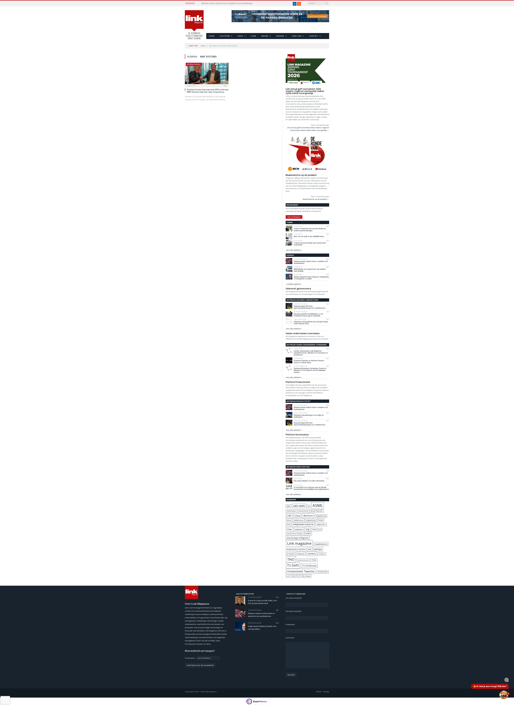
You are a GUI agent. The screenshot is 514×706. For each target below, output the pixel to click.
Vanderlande (322, 572)
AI (308, 506)
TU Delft (293, 565)
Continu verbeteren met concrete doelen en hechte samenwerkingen (310, 229)
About (318, 691)
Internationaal (194, 64)
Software (322, 554)
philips (318, 549)
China (297, 515)
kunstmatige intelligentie (298, 537)
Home (211, 36)
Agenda (280, 36)
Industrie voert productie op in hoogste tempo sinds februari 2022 (311, 323)
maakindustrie (321, 544)
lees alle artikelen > (294, 250)
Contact (313, 36)
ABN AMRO (299, 506)
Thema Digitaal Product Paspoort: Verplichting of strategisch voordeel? (311, 278)
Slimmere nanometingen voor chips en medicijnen (309, 416)
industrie (299, 529)
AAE (288, 506)
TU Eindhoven (309, 565)
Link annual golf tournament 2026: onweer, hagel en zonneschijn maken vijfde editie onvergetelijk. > (308, 128)
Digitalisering (321, 516)
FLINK (253, 36)
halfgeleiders (321, 524)
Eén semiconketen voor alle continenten (309, 481)
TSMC (314, 560)
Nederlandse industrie (296, 549)
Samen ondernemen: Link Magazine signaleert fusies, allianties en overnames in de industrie (311, 353)
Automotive (291, 511)
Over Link (296, 36)
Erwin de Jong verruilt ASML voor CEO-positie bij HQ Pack (262, 602)
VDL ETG (295, 576)
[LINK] (194, 22)
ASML (318, 505)
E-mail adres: (190, 658)
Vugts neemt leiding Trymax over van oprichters (262, 627)
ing (307, 529)
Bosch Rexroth (316, 511)
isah (320, 529)
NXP (309, 549)
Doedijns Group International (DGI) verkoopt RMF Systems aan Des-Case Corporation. (207, 90)
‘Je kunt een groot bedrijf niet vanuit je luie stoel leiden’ (310, 244)
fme (288, 524)
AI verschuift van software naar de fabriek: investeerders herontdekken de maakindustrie (311, 488)
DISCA (240, 36)
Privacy (326, 691)
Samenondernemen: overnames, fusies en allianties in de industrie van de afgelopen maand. (310, 370)
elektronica (298, 520)
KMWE (308, 533)
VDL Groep (305, 576)
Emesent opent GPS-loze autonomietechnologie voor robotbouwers (309, 307)
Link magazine (299, 543)
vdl (288, 576)
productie (290, 554)
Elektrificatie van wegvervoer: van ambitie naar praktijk (310, 270)
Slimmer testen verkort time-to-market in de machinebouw (226, 3)
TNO (291, 559)
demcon (308, 515)
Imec (289, 529)
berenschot (303, 511)
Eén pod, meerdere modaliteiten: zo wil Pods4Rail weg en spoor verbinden (308, 315)
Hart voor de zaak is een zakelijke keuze (309, 236)
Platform (225, 36)
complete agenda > (294, 284)
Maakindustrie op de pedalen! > (316, 199)
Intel (314, 529)
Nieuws (264, 36)
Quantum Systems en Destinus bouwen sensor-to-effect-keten (309, 361)
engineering (310, 520)
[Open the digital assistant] (503, 695)
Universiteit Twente (300, 571)
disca (289, 520)
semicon (301, 553)
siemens (312, 553)
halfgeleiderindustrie (303, 524)
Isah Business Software (295, 534)
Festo (320, 520)
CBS (289, 515)
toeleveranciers (303, 560)
